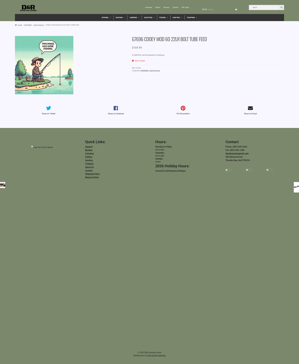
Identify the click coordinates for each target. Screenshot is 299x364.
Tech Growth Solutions (156, 355)
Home (20, 25)
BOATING (119, 17)
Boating (88, 150)
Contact (175, 7)
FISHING (162, 17)
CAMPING (133, 17)
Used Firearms (38, 25)
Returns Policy (92, 177)
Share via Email (250, 114)
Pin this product (183, 114)
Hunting (89, 160)
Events (157, 7)
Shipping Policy (92, 174)
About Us (89, 167)
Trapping (89, 163)
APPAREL (105, 17)
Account (166, 7)
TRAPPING (191, 17)
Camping (89, 153)
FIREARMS (28, 25)
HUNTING (176, 17)
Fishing (88, 157)
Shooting (148, 17)
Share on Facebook (116, 114)
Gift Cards (185, 7)
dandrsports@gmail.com (237, 153)
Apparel (89, 146)
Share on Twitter (48, 114)
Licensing (148, 7)
